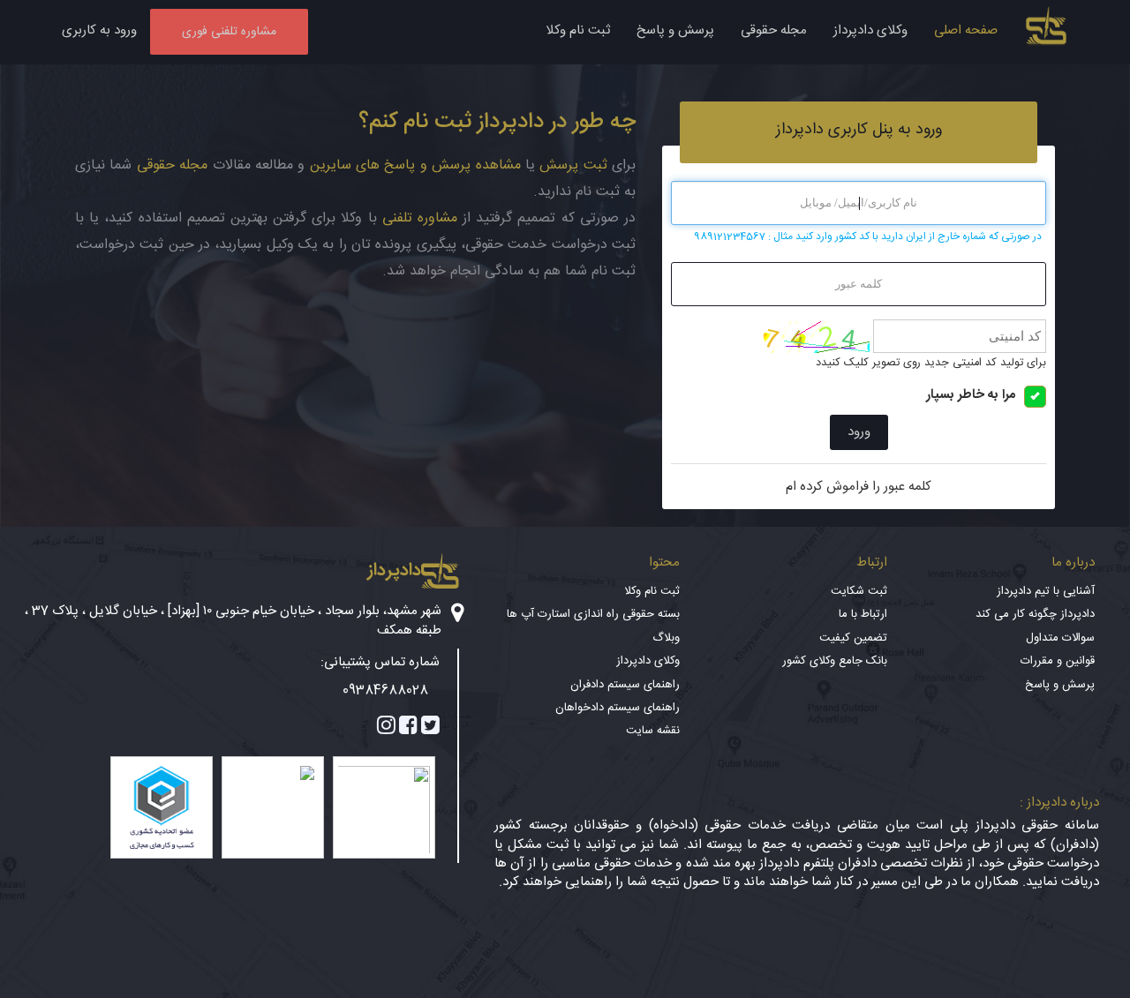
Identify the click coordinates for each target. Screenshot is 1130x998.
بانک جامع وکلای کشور (834, 661)
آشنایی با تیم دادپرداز (1046, 591)
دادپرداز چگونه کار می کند (1035, 614)
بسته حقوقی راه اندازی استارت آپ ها (593, 614)
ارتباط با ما (863, 614)
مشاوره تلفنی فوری (229, 31)
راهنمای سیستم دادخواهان (617, 707)
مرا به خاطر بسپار (970, 395)
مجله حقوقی (774, 30)
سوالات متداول (1060, 638)
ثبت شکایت (859, 591)
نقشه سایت (653, 730)
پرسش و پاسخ (675, 30)
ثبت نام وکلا (578, 30)
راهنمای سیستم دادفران (625, 684)
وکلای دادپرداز (870, 30)
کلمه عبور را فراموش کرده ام (858, 487)
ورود (859, 432)
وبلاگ (666, 638)
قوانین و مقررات (1058, 661)
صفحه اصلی (966, 30)
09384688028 (385, 690)
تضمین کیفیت (853, 638)
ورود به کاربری (99, 30)
